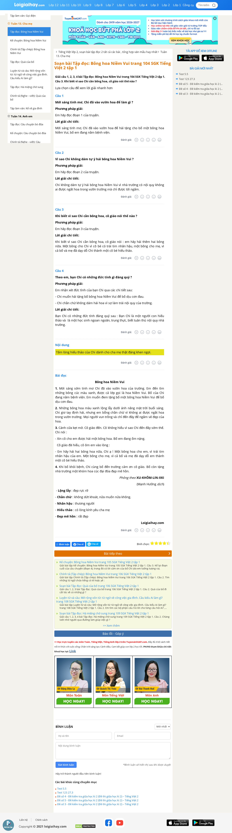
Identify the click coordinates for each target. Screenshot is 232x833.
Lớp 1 (177, 5)
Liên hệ (23, 820)
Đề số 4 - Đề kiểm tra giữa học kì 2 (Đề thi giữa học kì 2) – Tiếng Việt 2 (97, 796)
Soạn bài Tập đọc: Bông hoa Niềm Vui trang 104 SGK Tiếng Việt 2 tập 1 (112, 65)
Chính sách (41, 820)
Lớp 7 (110, 5)
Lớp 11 (65, 5)
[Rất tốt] (159, 140)
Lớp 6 (121, 5)
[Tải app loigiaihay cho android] (188, 58)
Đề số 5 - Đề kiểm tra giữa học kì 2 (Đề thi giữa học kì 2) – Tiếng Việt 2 (97, 800)
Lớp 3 (155, 5)
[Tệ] (142, 140)
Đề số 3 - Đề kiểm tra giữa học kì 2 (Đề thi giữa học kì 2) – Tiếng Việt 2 (97, 804)
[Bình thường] (148, 140)
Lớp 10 (76, 5)
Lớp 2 (166, 5)
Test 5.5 (61, 788)
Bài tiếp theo (113, 553)
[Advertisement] (201, 150)
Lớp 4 (143, 5)
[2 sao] (156, 543)
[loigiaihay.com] (29, 6)
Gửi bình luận (66, 764)
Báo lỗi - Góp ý (113, 634)
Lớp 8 (99, 5)
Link (72, 651)
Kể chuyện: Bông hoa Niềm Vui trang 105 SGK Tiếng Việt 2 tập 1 (99, 562)
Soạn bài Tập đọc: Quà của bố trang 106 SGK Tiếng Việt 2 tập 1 (99, 586)
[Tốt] (153, 140)
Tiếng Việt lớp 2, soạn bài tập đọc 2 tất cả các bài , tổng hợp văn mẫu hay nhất (107, 52)
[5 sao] (168, 543)
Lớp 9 (87, 5)
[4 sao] (164, 543)
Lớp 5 (132, 5)
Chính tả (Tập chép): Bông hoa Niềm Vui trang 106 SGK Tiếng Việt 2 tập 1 (105, 574)
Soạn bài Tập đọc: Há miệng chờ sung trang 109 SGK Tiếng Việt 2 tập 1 (104, 613)
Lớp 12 (54, 5)
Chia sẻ (80, 544)
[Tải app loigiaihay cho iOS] (212, 58)
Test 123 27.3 (65, 792)
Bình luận (64, 544)
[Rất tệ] (136, 140)
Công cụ (188, 5)
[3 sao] (160, 543)
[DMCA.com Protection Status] (85, 827)
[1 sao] (152, 543)
